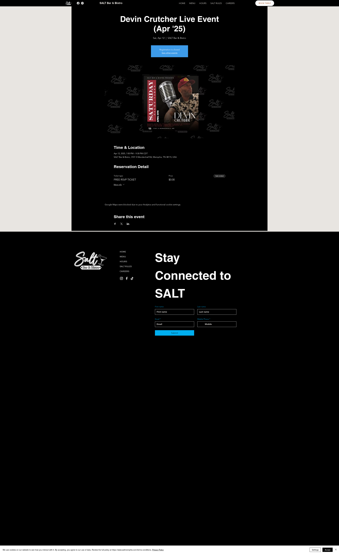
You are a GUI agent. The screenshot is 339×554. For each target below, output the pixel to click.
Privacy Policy (158, 549)
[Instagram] (82, 3)
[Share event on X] (121, 224)
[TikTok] (132, 278)
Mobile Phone (203, 319)
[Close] (335, 550)
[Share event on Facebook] (115, 224)
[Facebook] (78, 3)
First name (159, 306)
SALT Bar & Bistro (111, 3)
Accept (327, 549)
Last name (201, 306)
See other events (169, 53)
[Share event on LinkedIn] (128, 224)
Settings (315, 549)
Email (158, 319)
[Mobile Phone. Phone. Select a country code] (201, 324)
